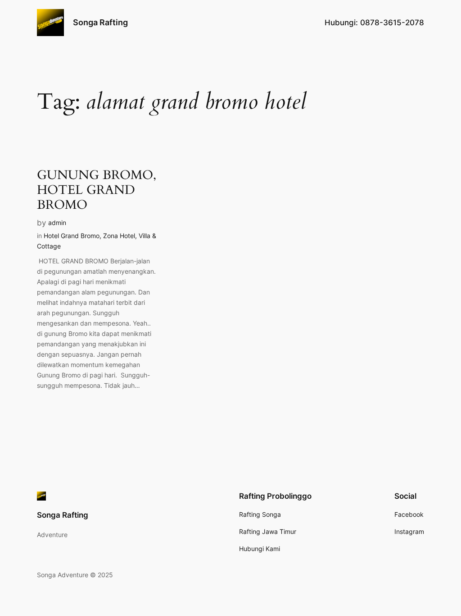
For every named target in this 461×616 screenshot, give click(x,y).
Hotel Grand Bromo (71, 235)
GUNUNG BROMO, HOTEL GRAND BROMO (96, 190)
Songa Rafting (100, 22)
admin (57, 222)
